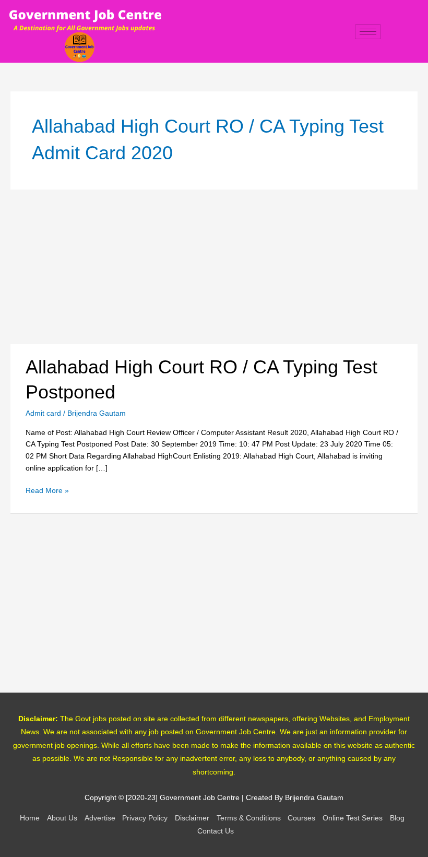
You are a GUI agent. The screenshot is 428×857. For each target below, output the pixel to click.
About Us (62, 818)
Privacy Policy (145, 818)
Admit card (43, 413)
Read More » (47, 490)
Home (30, 818)
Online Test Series (353, 818)
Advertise (100, 818)
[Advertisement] (214, 267)
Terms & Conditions (249, 818)
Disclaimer (192, 818)
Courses (301, 818)
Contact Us (215, 831)
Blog (397, 818)
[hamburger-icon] (368, 31)
